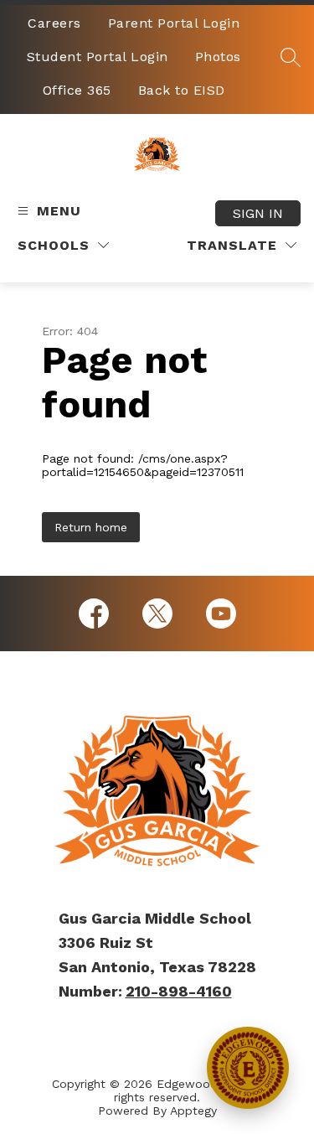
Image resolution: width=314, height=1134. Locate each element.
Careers (54, 23)
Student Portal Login (97, 57)
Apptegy (193, 1110)
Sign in (258, 213)
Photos (218, 57)
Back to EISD (181, 90)
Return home (90, 527)
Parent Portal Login (174, 23)
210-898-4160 (179, 991)
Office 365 (77, 90)
